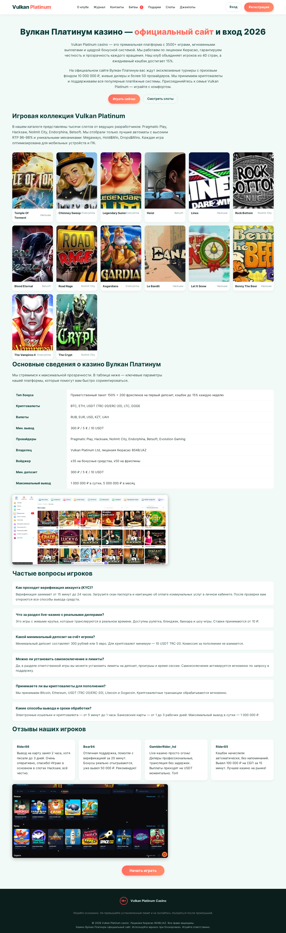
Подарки (154, 7)
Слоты (170, 7)
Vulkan (31, 7)
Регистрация (259, 7)
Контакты (117, 7)
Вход (233, 7)
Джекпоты (187, 7)
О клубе (83, 7)
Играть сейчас (124, 99)
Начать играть (143, 870)
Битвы (135, 7)
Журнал (99, 7)
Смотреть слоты (160, 99)
